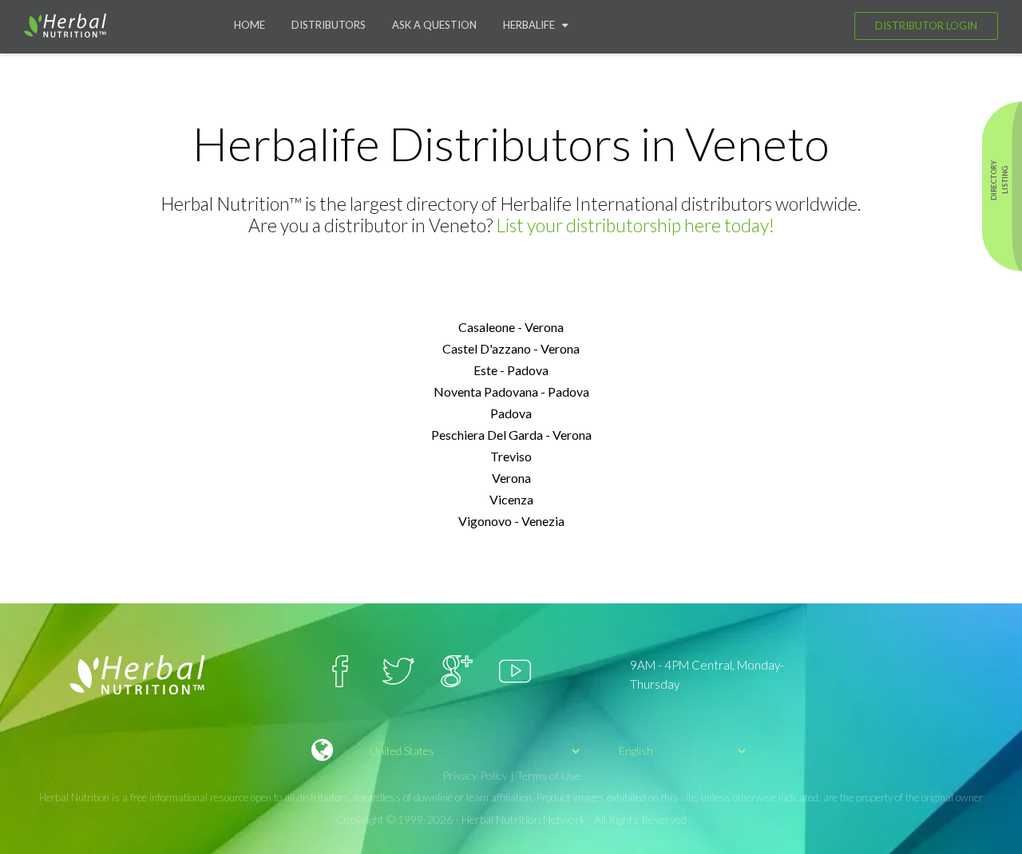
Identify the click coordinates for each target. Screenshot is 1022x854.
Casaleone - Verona (511, 326)
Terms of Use (548, 775)
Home (249, 24)
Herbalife (532, 24)
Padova (511, 413)
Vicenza (511, 499)
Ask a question (434, 24)
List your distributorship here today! (635, 225)
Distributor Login (926, 25)
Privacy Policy (475, 775)
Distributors (328, 24)
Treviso (511, 456)
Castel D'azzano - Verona (511, 348)
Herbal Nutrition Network (523, 819)
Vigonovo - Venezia (511, 520)
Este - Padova (511, 370)
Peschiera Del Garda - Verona (511, 434)
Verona (511, 477)
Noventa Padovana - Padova (511, 391)
